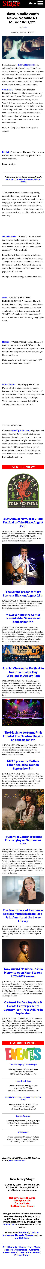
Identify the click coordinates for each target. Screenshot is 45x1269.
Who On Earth (9, 236)
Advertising (21, 1249)
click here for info (17, 1160)
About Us (34, 1249)
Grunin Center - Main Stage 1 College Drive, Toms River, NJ (23, 1107)
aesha (4, 297)
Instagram (28, 179)
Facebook (10, 179)
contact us (8, 1224)
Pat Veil (5, 152)
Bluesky (23, 182)
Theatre (8, 1249)
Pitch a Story (10, 1252)
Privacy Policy (22, 1255)
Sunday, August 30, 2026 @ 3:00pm (23, 1086)
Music (37, 1247)
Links (21, 1252)
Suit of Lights (8, 384)
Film (30, 1247)
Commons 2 (7, 89)
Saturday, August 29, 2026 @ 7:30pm (23, 1069)
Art (4, 1247)
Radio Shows (33, 1252)
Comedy (12, 1247)
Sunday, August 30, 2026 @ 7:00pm (23, 1104)
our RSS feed (22, 1238)
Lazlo (24, 27)
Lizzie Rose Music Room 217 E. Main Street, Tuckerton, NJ (23, 1073)
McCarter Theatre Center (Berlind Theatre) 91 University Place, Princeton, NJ (23, 1124)
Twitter (37, 179)
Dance (22, 1247)
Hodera (5, 341)
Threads (19, 179)
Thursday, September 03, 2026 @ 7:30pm (23, 1120)
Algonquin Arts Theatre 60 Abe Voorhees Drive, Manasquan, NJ (23, 1089)
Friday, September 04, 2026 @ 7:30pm (23, 1137)
